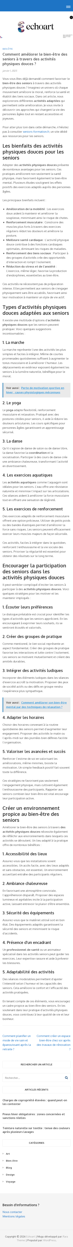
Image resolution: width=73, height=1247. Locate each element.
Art (8, 1153)
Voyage (10, 1181)
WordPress (49, 1240)
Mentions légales (14, 1216)
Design (10, 1174)
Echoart (30, 1236)
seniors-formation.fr (36, 131)
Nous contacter (12, 1212)
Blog (9, 1167)
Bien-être (8, 48)
